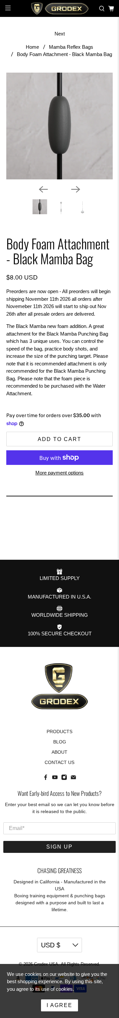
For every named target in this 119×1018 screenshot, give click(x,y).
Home (32, 46)
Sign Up (59, 847)
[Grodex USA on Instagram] (64, 778)
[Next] (76, 189)
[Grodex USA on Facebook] (46, 778)
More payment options (59, 473)
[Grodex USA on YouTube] (55, 778)
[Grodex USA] (59, 8)
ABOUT (59, 752)
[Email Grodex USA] (73, 778)
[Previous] (43, 189)
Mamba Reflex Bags (71, 46)
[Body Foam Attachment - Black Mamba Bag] (59, 126)
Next (60, 33)
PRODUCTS (59, 731)
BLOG (59, 741)
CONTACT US (59, 762)
